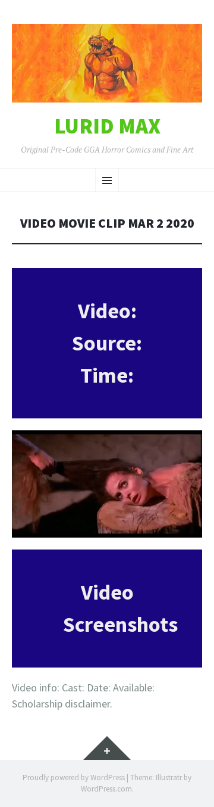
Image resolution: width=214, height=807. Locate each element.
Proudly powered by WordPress (74, 777)
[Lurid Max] (107, 63)
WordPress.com (106, 789)
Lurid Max (107, 126)
